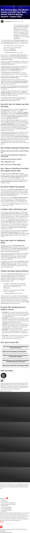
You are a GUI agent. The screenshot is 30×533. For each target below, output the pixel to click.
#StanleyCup (18, 285)
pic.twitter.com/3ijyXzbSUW (10, 50)
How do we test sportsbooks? (8, 502)
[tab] (15, 347)
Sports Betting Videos (6, 508)
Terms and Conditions (6, 507)
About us (3, 500)
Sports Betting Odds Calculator (8, 504)
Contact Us (4, 511)
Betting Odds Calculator (5, 421)
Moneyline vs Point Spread (6, 481)
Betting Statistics (4, 466)
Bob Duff (8, 21)
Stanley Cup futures (23, 58)
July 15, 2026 (19, 293)
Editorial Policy (4, 505)
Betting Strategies (4, 406)
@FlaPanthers (15, 286)
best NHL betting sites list (10, 135)
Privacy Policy (4, 501)
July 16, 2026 (19, 52)
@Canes (5, 286)
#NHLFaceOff (7, 288)
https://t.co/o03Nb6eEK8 (9, 49)
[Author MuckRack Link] (2, 381)
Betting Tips (3, 451)
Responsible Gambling (6, 510)
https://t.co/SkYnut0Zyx (9, 291)
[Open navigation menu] (27, 2)
